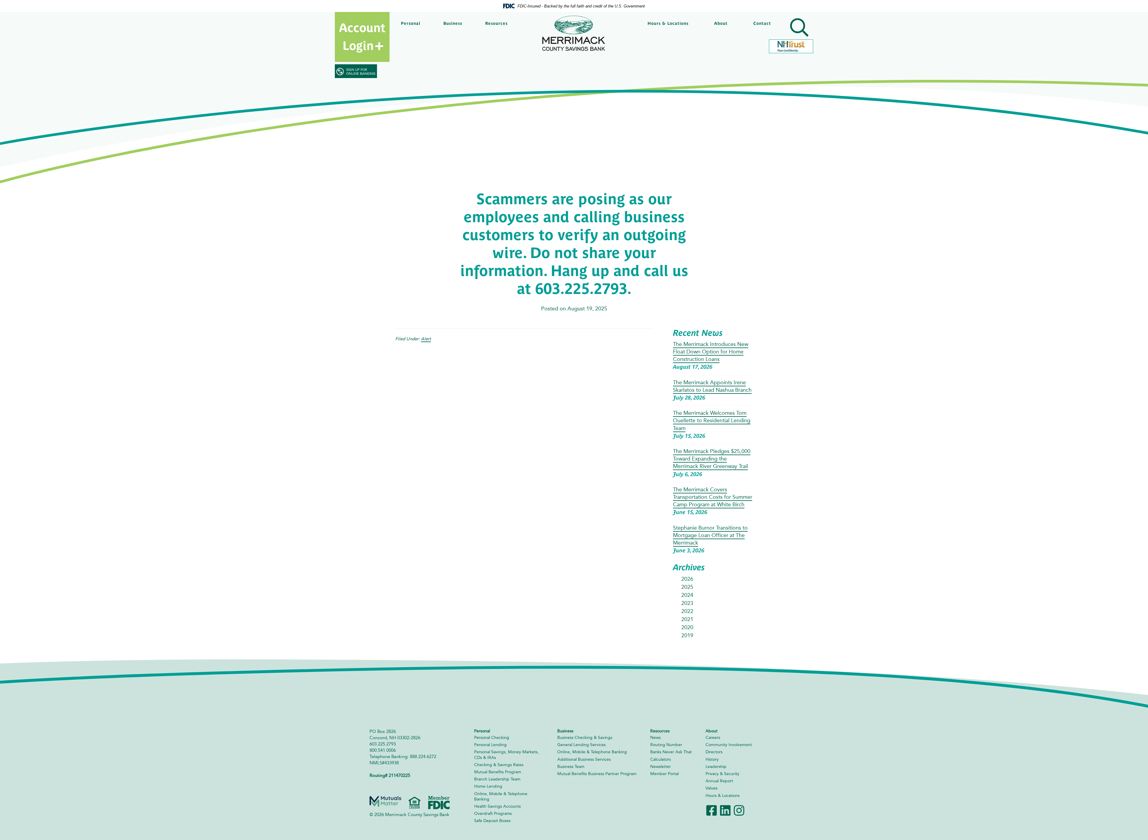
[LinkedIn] (725, 810)
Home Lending (488, 786)
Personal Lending (490, 744)
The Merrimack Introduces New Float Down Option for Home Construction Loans (710, 351)
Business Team (570, 766)
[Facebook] (712, 810)
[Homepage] (574, 33)
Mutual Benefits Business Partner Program (596, 773)
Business (452, 23)
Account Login (362, 37)
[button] (798, 28)
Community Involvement (729, 744)
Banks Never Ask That (671, 751)
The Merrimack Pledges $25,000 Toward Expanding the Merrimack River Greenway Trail (711, 458)
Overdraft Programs (493, 813)
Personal (410, 23)
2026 (687, 579)
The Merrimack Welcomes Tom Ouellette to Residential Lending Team (711, 420)
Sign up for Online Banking (360, 72)
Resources (496, 23)
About (721, 23)
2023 (687, 603)
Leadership (716, 766)
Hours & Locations (668, 23)
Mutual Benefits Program (497, 772)
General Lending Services (581, 744)
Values (712, 788)
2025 (687, 587)
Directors (714, 751)
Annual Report (719, 780)
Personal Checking (491, 737)
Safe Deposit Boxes (492, 820)
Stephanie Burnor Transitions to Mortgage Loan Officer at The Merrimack (710, 535)
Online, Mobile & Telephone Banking (592, 751)
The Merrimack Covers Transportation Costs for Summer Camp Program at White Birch (712, 497)
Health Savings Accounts (497, 806)
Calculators (660, 759)
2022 (687, 611)
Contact (762, 23)
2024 (687, 595)
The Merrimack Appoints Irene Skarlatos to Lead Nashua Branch (712, 386)
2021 (687, 619)
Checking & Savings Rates (498, 764)
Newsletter (660, 766)
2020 (687, 627)
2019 (687, 635)
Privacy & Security (722, 773)
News (655, 737)
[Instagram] (739, 810)
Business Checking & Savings (584, 737)
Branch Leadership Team (497, 779)
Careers (713, 737)
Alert (426, 339)
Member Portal (664, 773)
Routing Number (666, 744)
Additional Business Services (584, 759)
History (712, 759)
